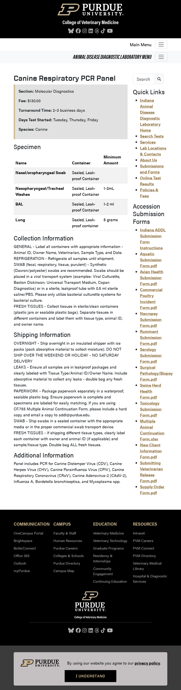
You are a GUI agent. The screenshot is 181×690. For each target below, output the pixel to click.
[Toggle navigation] (161, 44)
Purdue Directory (66, 563)
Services (148, 142)
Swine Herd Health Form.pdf (150, 391)
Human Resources (67, 540)
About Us (148, 160)
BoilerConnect (25, 548)
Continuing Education (110, 581)
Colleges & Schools (68, 555)
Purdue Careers (65, 548)
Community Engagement (103, 571)
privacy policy (147, 663)
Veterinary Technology (110, 540)
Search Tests (152, 136)
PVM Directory (144, 555)
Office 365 (22, 555)
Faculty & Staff (64, 533)
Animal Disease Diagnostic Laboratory (112, 56)
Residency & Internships (103, 558)
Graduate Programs (108, 548)
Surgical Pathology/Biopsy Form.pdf (156, 373)
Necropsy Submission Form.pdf (151, 319)
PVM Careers (143, 540)
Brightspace (23, 540)
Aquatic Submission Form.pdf (151, 259)
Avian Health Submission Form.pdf (151, 277)
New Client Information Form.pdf (151, 450)
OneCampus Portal (28, 533)
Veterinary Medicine (108, 533)
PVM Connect (143, 548)
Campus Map (63, 570)
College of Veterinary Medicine (90, 22)
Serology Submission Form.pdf (151, 355)
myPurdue (22, 570)
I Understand (91, 676)
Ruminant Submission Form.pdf (151, 337)
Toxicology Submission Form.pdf (151, 409)
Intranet (139, 533)
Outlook (20, 563)
